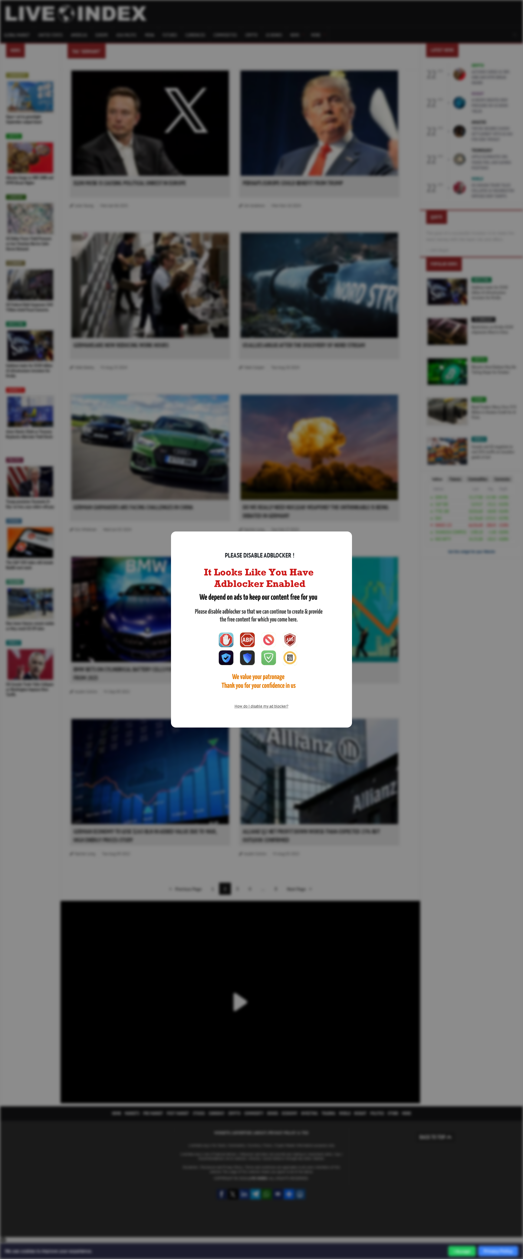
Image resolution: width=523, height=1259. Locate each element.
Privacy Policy (498, 1251)
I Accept (462, 1251)
